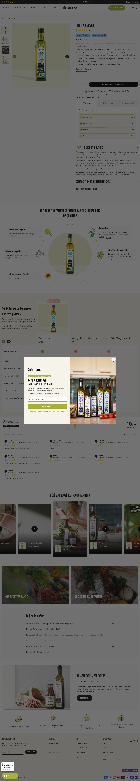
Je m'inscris (47, 406)
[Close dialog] (113, 359)
